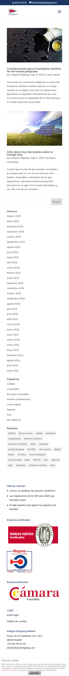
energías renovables (17, 444)
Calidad (11, 383)
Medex (11, 454)
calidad (39, 433)
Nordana (22, 454)
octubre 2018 (14, 293)
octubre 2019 (14, 236)
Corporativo (13, 389)
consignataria (14, 439)
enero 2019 (13, 278)
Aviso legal (12, 615)
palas (27, 460)
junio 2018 (12, 314)
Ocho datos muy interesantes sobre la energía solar (30, 153)
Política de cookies (17, 621)
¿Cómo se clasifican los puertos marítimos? (32, 490)
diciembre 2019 (15, 226)
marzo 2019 (13, 267)
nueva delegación (37, 454)
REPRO (36, 460)
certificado (50, 433)
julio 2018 (12, 309)
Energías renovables (18, 394)
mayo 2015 (13, 350)
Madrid (57, 449)
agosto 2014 (13, 360)
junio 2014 (12, 365)
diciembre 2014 (15, 355)
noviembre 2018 (15, 288)
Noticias (11, 409)
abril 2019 (12, 262)
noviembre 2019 (15, 231)
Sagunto (55, 460)
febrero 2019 (14, 272)
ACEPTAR (34, 673)
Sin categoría (14, 419)
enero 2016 (13, 345)
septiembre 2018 (16, 298)
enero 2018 (13, 329)
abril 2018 (12, 319)
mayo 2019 (13, 257)
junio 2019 (12, 252)
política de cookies (10, 670)
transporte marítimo (38, 465)
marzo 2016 (13, 339)
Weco (52, 465)
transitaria (20, 465)
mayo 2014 (13, 370)
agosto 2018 (13, 303)
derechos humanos (33, 439)
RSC (9, 414)
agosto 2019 (13, 247)
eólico (33, 444)
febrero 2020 (14, 216)
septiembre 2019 (16, 241)
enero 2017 (13, 334)
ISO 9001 (31, 449)
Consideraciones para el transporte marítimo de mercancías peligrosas (34, 70)
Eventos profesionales (18, 399)
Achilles (11, 433)
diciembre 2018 (15, 283)
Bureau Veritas (25, 433)
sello (10, 465)
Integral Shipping (20, 74)
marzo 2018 (13, 324)
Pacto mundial (14, 460)
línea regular (45, 449)
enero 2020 (13, 221)
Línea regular (53, 74)
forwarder (43, 444)
